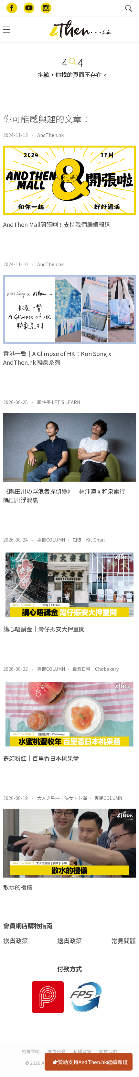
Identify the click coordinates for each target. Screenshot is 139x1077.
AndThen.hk (50, 135)
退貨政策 (69, 940)
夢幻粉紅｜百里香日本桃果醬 (41, 758)
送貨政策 (15, 940)
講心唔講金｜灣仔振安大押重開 (44, 629)
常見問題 (123, 940)
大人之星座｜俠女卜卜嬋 (62, 798)
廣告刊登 (57, 1051)
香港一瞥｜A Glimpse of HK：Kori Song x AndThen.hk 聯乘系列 (57, 357)
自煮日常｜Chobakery (95, 669)
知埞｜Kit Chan (88, 539)
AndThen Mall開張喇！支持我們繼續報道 (56, 224)
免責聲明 (31, 1051)
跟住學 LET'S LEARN (58, 402)
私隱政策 (82, 1051)
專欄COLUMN (51, 539)
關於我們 (108, 1051)
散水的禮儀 (17, 887)
